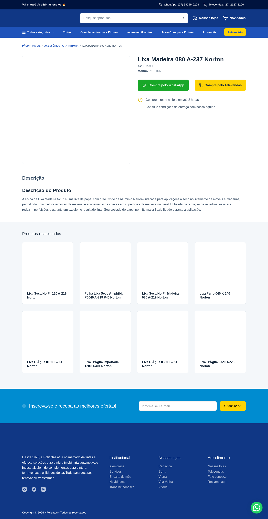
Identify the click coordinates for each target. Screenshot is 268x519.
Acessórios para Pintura (177, 32)
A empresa (116, 466)
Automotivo (210, 32)
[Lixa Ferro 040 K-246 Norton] (220, 267)
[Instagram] (24, 489)
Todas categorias (38, 32)
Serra (162, 471)
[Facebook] (34, 489)
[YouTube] (43, 489)
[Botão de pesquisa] (183, 18)
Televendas (216, 471)
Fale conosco (217, 476)
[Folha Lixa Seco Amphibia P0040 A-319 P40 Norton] (105, 267)
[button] (257, 507)
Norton (155, 71)
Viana (163, 476)
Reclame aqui (217, 481)
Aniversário (235, 32)
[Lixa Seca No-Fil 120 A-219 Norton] (47, 267)
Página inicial (31, 45)
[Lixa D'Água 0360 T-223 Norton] (162, 336)
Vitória (163, 487)
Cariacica (165, 466)
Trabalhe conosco (121, 487)
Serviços (115, 471)
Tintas (67, 32)
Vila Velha (166, 481)
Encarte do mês (120, 476)
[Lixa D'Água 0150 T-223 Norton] (47, 336)
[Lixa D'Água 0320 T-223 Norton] (220, 336)
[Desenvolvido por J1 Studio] (219, 514)
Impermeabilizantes (139, 32)
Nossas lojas (208, 18)
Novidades (238, 18)
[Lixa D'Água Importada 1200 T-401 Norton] (105, 336)
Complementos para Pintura (99, 32)
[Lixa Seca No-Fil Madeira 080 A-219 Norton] (162, 267)
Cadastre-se (232, 406)
